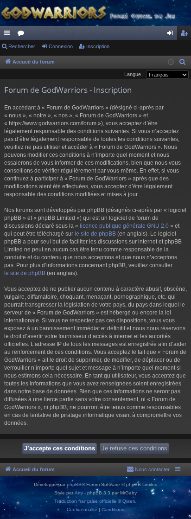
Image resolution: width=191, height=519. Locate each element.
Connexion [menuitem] (172, 35)
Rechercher (21, 46)
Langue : (134, 74)
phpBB (74, 484)
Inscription (97, 46)
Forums (23, 35)
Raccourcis (9, 35)
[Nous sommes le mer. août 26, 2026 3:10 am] (171, 62)
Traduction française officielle (85, 501)
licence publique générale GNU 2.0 (124, 226)
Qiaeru (129, 501)
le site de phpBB (95, 234)
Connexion (61, 46)
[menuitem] (182, 62)
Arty (79, 492)
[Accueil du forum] (95, 13)
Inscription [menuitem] (186, 35)
